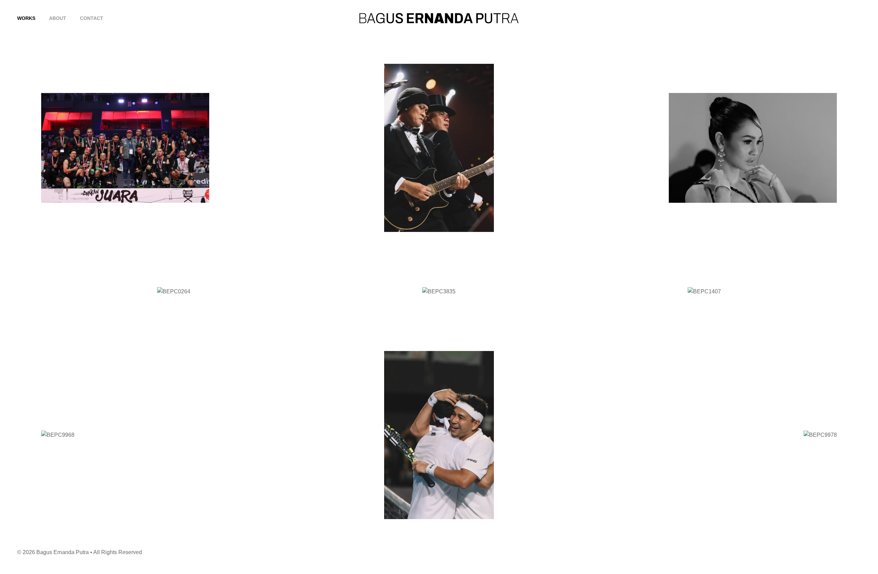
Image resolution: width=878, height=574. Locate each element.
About (57, 18)
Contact (91, 18)
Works (26, 18)
